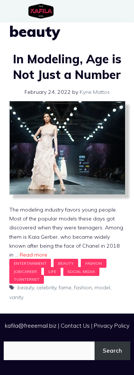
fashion (83, 287)
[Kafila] (43, 11)
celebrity (46, 287)
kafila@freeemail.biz (31, 325)
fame (65, 287)
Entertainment (30, 263)
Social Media (81, 271)
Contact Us (75, 325)
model (102, 287)
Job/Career (25, 271)
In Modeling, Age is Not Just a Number (67, 66)
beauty (25, 287)
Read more (33, 254)
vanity (16, 297)
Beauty (66, 263)
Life (52, 271)
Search (112, 350)
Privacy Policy (112, 325)
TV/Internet (26, 279)
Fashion (93, 263)
